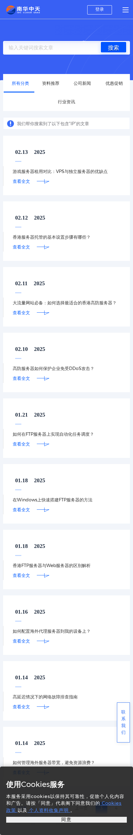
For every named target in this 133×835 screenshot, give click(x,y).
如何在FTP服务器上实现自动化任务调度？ (53, 434)
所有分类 (20, 83)
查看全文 (21, 181)
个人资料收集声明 (49, 810)
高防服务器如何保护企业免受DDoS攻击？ (53, 368)
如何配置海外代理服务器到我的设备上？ (52, 631)
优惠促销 (114, 83)
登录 (99, 9)
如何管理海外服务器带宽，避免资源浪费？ (54, 762)
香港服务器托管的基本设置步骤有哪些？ (52, 237)
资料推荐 (50, 83)
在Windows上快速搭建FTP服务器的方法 (52, 500)
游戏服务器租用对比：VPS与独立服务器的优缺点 (60, 171)
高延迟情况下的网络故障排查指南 (45, 697)
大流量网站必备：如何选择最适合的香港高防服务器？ (65, 303)
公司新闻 (82, 83)
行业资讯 (66, 102)
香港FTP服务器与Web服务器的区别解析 (52, 565)
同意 (66, 819)
